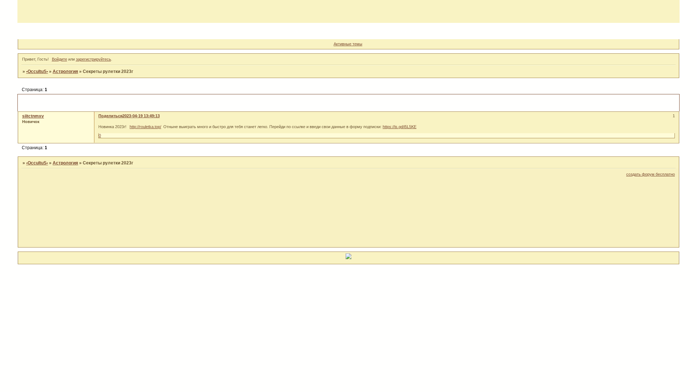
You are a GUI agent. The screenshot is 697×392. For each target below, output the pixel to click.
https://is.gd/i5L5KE (399, 126)
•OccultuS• (37, 71)
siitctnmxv (33, 116)
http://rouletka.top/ (145, 126)
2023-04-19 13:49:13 (141, 116)
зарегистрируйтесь (93, 59)
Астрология (65, 71)
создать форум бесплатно (650, 174)
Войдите (59, 59)
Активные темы (348, 44)
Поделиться (110, 116)
